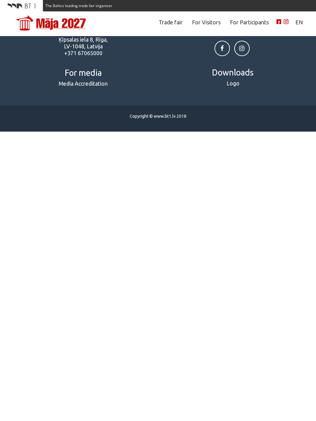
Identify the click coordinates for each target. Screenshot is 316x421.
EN (299, 22)
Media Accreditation (83, 83)
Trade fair (171, 22)
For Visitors (206, 22)
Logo (233, 83)
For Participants (249, 22)
